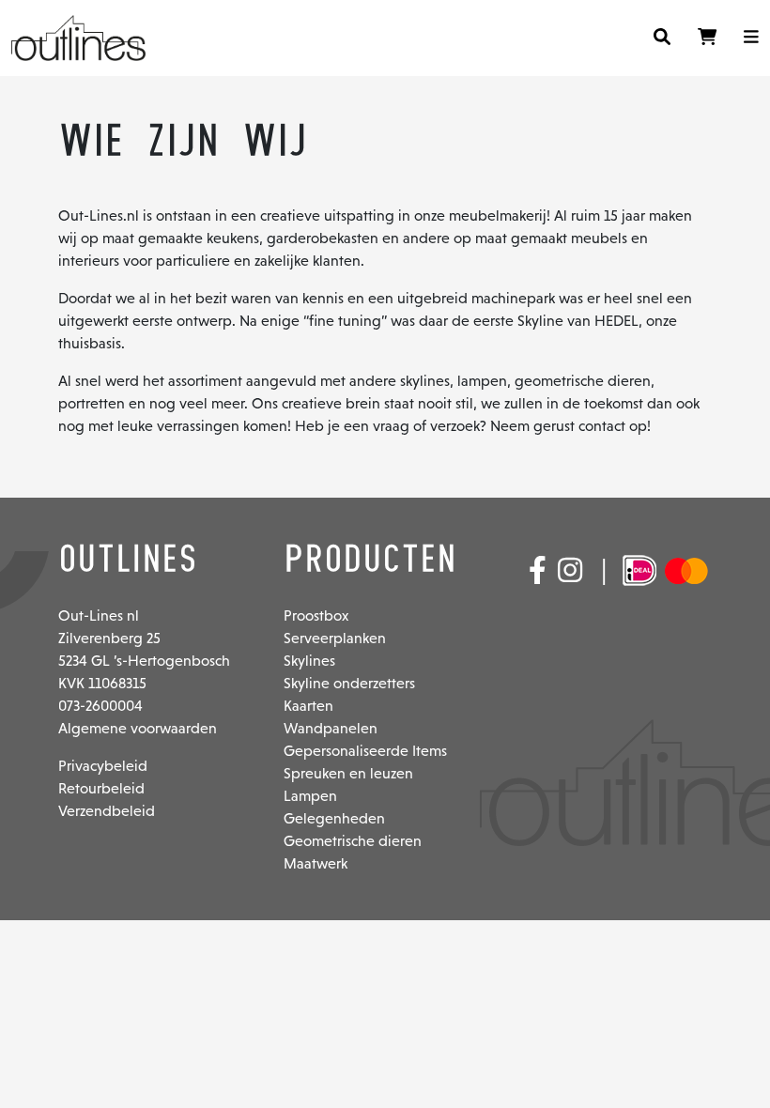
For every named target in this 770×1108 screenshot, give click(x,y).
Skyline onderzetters (349, 683)
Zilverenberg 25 (109, 638)
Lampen (310, 796)
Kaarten (308, 706)
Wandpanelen (330, 728)
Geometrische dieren (353, 841)
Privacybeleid (102, 766)
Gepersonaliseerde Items (365, 751)
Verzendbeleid (106, 811)
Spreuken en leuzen (348, 773)
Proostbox (316, 615)
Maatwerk (315, 863)
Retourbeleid (101, 788)
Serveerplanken (335, 638)
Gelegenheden (334, 818)
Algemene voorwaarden (137, 728)
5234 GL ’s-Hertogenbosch (144, 661)
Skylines (309, 661)
